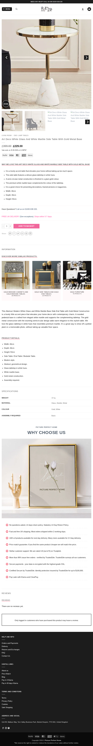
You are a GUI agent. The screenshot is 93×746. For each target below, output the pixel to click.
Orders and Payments (10, 643)
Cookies (5, 704)
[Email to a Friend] (22, 233)
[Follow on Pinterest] (9, 728)
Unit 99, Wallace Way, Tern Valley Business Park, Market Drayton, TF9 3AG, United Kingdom (35, 722)
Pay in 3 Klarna (7, 680)
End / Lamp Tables (21, 135)
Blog (3, 677)
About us (5, 671)
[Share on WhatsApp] (10, 233)
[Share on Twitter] (18, 233)
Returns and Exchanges (11, 649)
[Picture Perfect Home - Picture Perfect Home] (46, 9)
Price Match (6, 674)
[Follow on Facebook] (3, 728)
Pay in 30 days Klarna (10, 683)
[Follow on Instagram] (6, 728)
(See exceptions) (26, 217)
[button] (7, 9)
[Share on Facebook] (14, 233)
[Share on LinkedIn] (30, 233)
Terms (4, 698)
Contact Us (6, 656)
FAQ (3, 653)
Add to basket (26, 226)
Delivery (5, 646)
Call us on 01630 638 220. (26, 209)
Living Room (7, 135)
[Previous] (6, 57)
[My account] (83, 9)
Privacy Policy (7, 701)
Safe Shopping (7, 707)
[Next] (86, 57)
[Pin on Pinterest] (26, 233)
